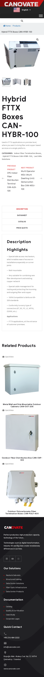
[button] (22, 21)
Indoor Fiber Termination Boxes (27, 153)
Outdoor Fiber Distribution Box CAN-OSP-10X (22, 459)
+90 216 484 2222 (11, 638)
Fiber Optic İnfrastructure (16, 587)
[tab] (22, 209)
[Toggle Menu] (41, 16)
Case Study (10, 614)
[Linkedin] (7, 559)
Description (22, 209)
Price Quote (22, 228)
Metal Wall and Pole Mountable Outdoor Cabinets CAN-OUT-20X (22, 405)
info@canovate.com (12, 647)
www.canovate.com (12, 669)
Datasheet (22, 215)
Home (8, 26)
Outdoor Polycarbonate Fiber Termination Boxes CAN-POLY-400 (22, 512)
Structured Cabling (13, 579)
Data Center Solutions (15, 583)
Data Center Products (15, 591)
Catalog (22, 221)
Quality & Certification (15, 610)
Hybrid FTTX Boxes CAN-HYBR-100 (17, 156)
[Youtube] (13, 559)
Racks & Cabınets (13, 575)
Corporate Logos (12, 619)
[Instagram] (18, 559)
